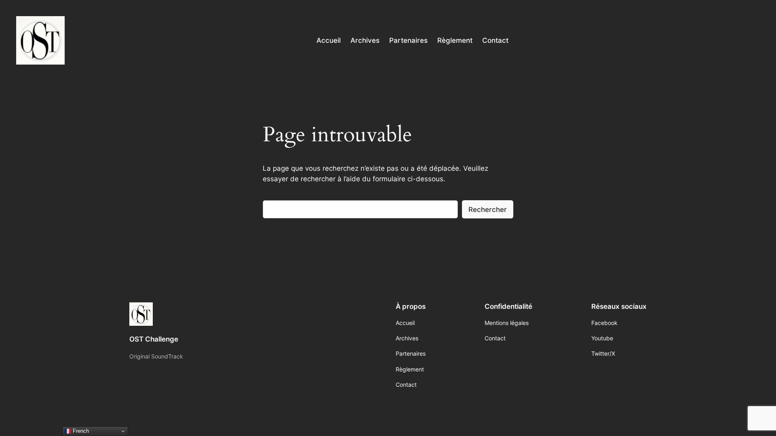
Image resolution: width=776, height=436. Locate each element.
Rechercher (487, 209)
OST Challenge (153, 339)
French (80, 431)
